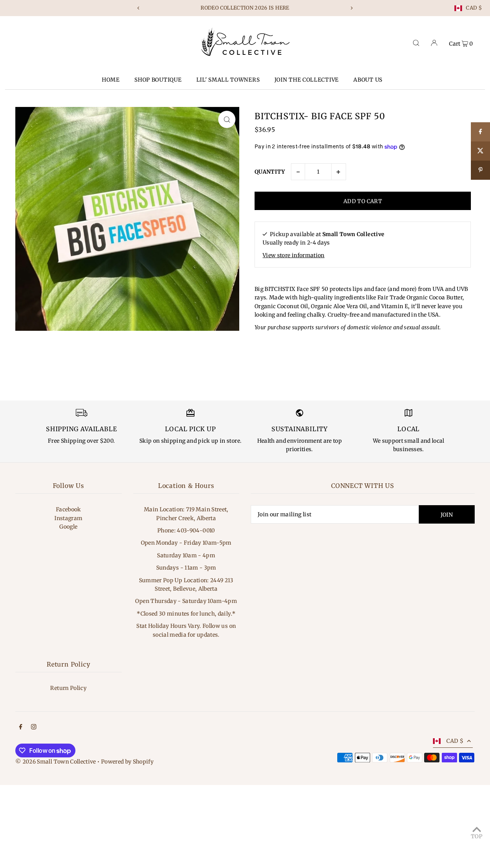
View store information (294, 255)
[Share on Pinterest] (480, 170)
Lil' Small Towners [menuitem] (228, 79)
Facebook (68, 509)
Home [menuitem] (111, 79)
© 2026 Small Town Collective (55, 761)
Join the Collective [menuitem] (306, 79)
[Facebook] (20, 727)
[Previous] (138, 8)
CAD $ (474, 8)
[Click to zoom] (226, 119)
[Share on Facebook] (480, 131)
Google (68, 526)
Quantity (270, 171)
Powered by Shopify (127, 761)
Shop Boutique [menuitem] (157, 79)
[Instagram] (33, 727)
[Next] (351, 8)
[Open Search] (416, 42)
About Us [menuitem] (367, 79)
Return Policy (68, 688)
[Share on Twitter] (480, 151)
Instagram (68, 518)
